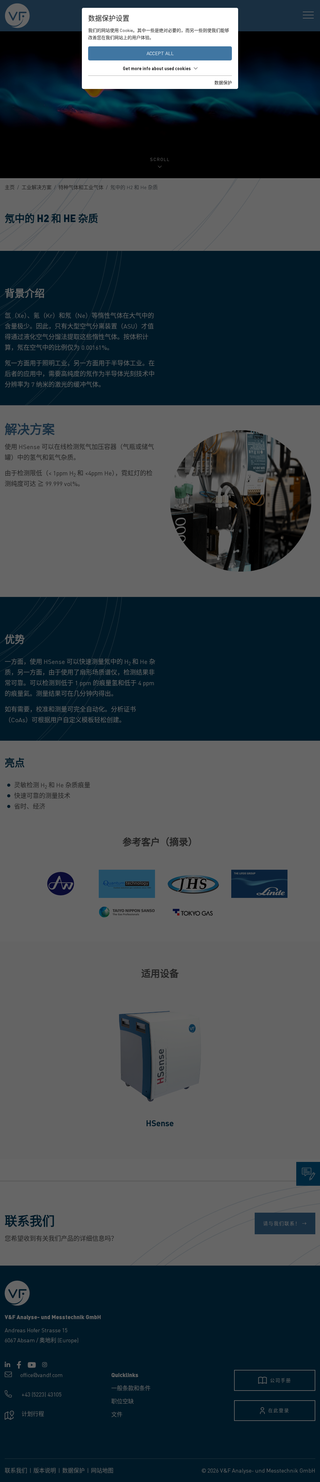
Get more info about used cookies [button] (157, 68)
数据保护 (223, 82)
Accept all (160, 53)
